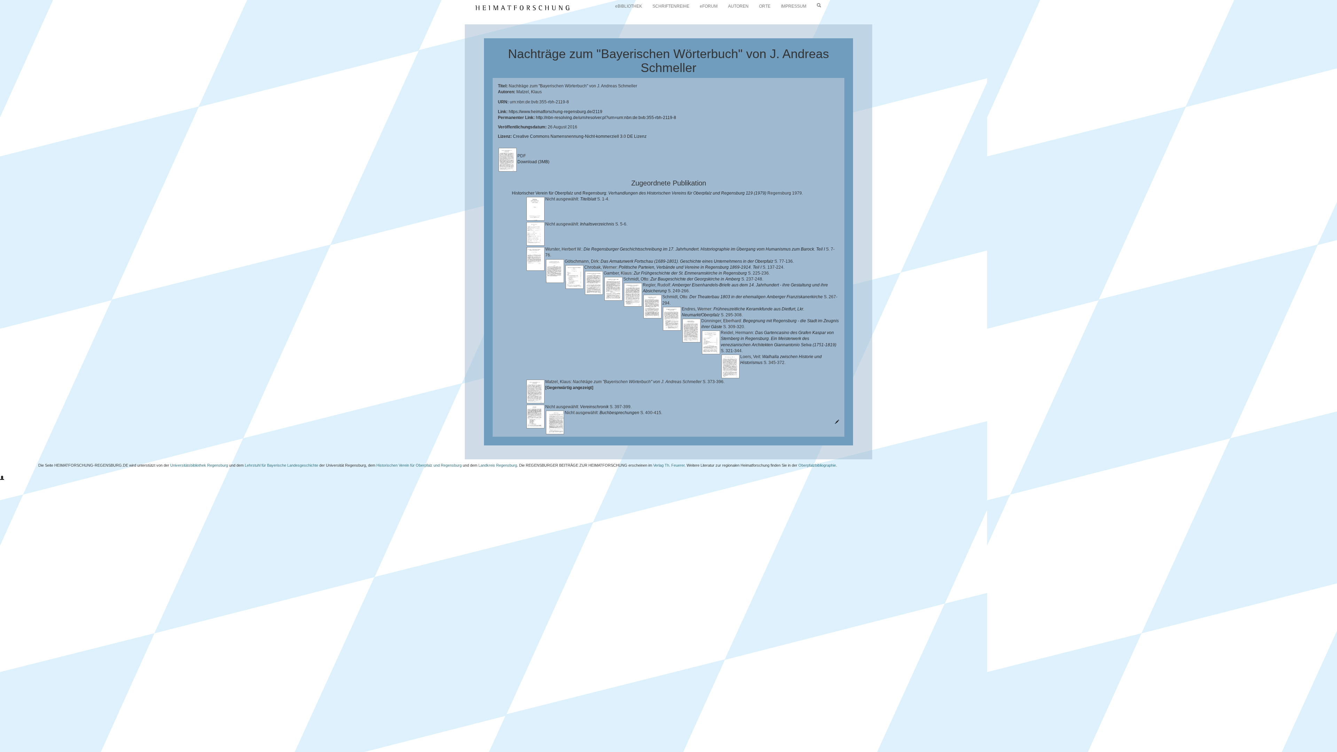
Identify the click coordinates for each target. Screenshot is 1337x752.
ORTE (765, 6)
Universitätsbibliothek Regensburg (199, 465)
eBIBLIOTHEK (628, 6)
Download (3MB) (533, 161)
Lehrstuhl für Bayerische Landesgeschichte (281, 465)
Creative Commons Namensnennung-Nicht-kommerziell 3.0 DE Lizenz (580, 136)
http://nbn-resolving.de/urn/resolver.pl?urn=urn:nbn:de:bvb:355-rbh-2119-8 (606, 117)
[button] (2, 478)
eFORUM (709, 6)
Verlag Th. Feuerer (669, 465)
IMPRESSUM (793, 6)
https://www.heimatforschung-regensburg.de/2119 (555, 111)
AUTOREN (738, 6)
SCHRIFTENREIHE (670, 6)
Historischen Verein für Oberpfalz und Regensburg (419, 465)
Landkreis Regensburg (497, 465)
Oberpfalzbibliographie (817, 465)
